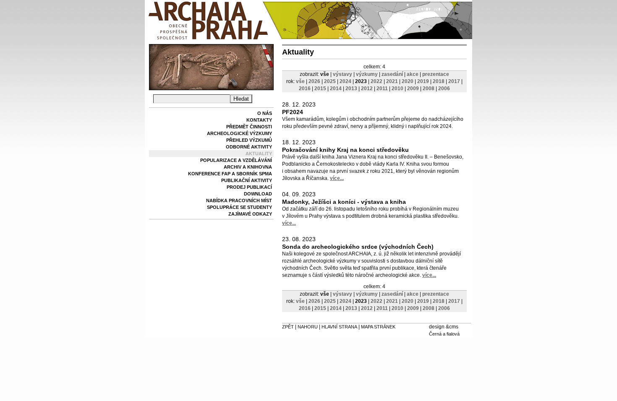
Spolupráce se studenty (239, 207)
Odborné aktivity (249, 146)
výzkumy (367, 74)
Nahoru (308, 326)
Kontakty (259, 119)
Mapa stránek (378, 326)
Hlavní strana (339, 326)
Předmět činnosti (249, 126)
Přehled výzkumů (249, 140)
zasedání (392, 74)
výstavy (342, 74)
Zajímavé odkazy (250, 213)
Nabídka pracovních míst (239, 200)
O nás (264, 113)
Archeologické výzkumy (239, 133)
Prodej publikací (249, 187)
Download (258, 193)
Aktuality (259, 153)
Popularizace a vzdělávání (236, 160)
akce (412, 74)
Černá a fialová (444, 333)
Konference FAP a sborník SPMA (230, 173)
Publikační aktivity (246, 180)
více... (337, 178)
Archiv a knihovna (248, 166)
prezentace (435, 74)
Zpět (288, 326)
